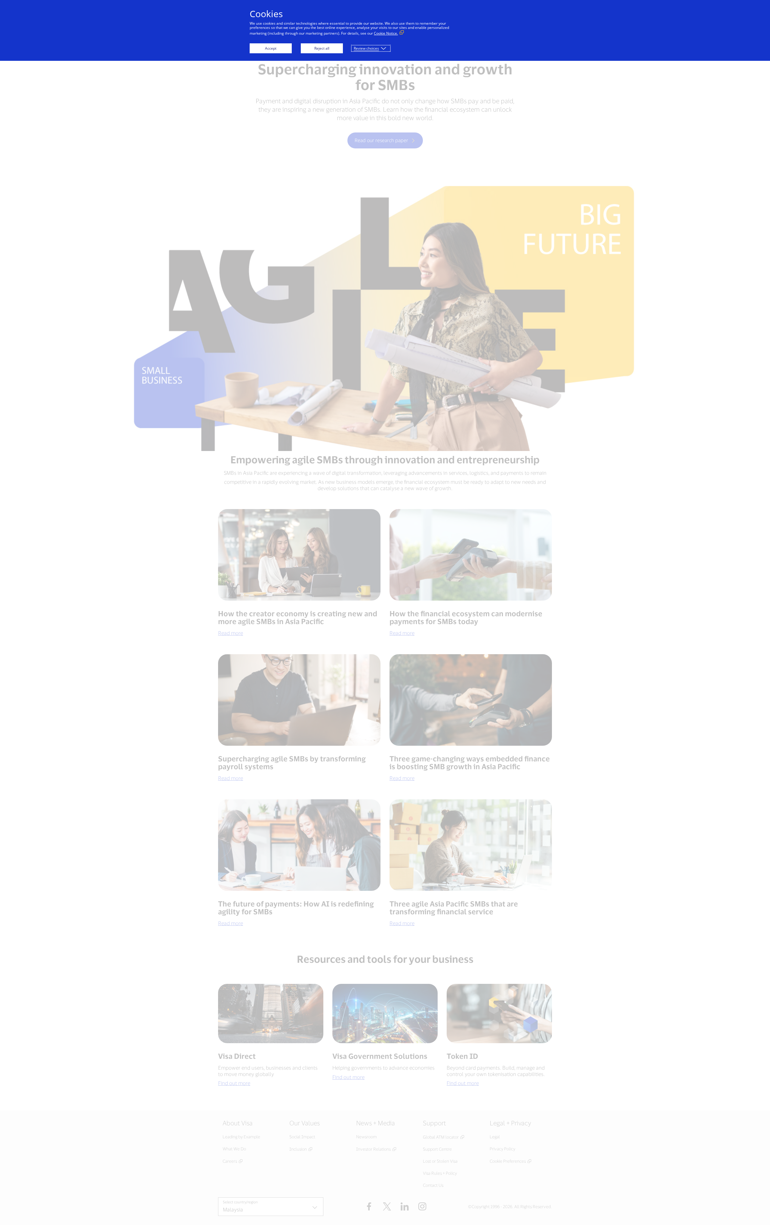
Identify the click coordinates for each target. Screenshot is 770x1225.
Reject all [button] (321, 48)
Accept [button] (270, 48)
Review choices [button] (366, 48)
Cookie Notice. (386, 33)
